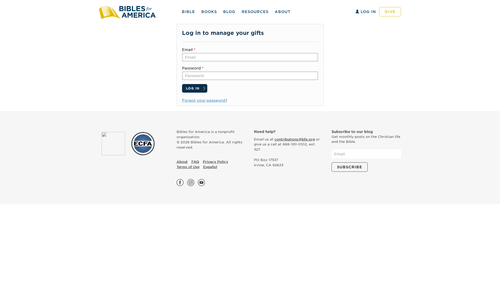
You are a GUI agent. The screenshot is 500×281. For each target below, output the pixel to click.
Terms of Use (188, 167)
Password (191, 68)
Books (209, 12)
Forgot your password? (204, 100)
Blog (229, 12)
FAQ (195, 162)
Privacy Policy (215, 162)
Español (210, 167)
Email (187, 50)
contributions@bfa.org (294, 139)
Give (390, 12)
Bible (188, 12)
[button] (255, 11)
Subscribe (349, 167)
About (282, 12)
